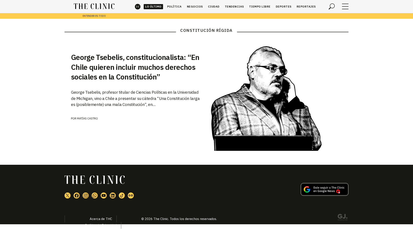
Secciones (345, 6)
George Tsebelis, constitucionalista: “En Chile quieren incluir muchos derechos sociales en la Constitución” (135, 67)
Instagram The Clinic (86, 195)
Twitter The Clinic (68, 195)
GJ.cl (342, 217)
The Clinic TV (104, 195)
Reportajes (306, 6)
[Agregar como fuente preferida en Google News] (324, 194)
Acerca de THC (101, 219)
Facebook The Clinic (77, 195)
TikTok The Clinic (122, 195)
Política (174, 6)
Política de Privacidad (101, 225)
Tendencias (234, 6)
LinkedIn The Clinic (113, 195)
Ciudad (214, 6)
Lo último (153, 6)
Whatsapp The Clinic (95, 195)
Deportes (283, 6)
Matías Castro (87, 118)
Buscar (332, 6)
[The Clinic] (94, 6)
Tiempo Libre (260, 6)
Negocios (195, 6)
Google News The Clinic (131, 195)
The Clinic (137, 6)
